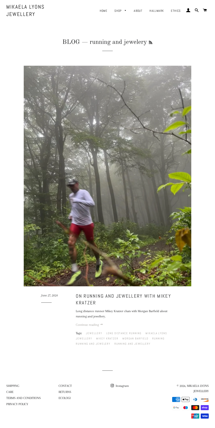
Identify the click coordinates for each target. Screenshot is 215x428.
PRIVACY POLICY (17, 404)
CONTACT (65, 386)
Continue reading (88, 325)
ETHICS (176, 11)
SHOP (118, 11)
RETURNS (65, 392)
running (158, 338)
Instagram (122, 386)
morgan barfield (135, 338)
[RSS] (150, 43)
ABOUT (138, 11)
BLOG (71, 42)
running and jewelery (93, 344)
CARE (9, 392)
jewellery (94, 333)
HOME (104, 11)
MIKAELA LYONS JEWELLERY (25, 10)
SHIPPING (12, 386)
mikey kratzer (107, 338)
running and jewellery (132, 344)
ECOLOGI (65, 398)
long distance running (124, 333)
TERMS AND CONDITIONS (23, 398)
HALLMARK (156, 11)
